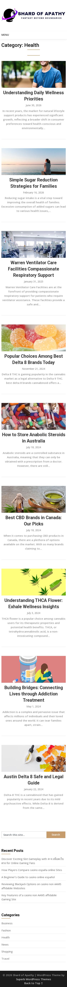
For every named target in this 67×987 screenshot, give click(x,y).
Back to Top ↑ (33, 983)
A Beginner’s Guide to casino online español (28, 877)
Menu (5, 34)
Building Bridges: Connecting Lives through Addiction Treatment (33, 694)
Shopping (7, 951)
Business (7, 923)
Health (5, 937)
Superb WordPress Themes (33, 979)
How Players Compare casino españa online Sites (31, 870)
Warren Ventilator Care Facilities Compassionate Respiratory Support (33, 269)
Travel (5, 958)
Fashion (6, 930)
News (5, 944)
